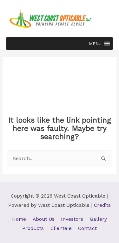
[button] (95, 43)
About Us (44, 219)
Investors (72, 219)
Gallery (98, 219)
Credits (102, 205)
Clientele (61, 228)
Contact (87, 228)
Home (19, 219)
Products (33, 228)
